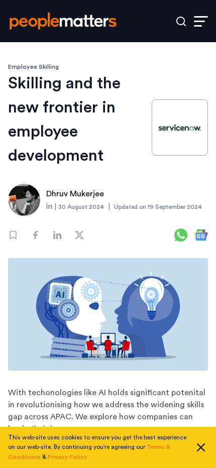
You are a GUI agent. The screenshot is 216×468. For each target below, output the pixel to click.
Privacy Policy (67, 457)
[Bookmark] (13, 235)
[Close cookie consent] (201, 447)
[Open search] (181, 21)
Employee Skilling (33, 67)
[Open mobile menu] (201, 21)
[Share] (35, 235)
